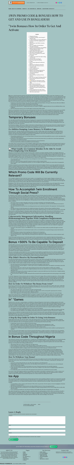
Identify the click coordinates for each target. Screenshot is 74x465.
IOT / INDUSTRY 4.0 (26, 456)
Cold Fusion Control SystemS (19, 463)
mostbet (57, 114)
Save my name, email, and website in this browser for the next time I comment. (25, 436)
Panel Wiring (43, 452)
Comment (11, 415)
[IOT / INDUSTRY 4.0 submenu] (36, 8)
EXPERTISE (25, 454)
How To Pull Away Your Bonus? (36, 60)
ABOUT (24, 453)
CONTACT (25, 460)
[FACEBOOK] (59, 2)
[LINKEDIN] (61, 2)
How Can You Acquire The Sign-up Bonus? (38, 77)
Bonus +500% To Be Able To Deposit (37, 51)
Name (10, 425)
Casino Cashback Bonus (34, 68)
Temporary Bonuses (34, 36)
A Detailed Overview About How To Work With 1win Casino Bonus (38, 91)
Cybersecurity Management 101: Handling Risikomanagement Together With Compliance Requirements (38, 48)
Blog (35, 404)
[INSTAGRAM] (56, 2)
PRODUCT (25, 455)
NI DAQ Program (43, 454)
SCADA (41, 457)
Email (10, 429)
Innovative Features (33, 69)
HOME (24, 452)
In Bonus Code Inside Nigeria (35, 59)
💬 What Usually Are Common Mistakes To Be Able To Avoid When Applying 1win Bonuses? (38, 41)
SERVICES (25, 457)
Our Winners (32, 73)
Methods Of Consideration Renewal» (37, 64)
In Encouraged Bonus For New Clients (37, 89)
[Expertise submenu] (21, 8)
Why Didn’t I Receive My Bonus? (36, 52)
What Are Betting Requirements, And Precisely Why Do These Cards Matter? (37, 86)
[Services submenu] (41, 8)
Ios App (31, 61)
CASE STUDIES (26, 458)
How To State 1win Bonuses (35, 84)
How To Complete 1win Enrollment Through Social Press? (37, 46)
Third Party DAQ (43, 455)
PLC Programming (44, 453)
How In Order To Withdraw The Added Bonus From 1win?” (37, 54)
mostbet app (42, 146)
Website (10, 432)
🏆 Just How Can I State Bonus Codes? (37, 80)
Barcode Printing (43, 456)
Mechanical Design (43, 458)
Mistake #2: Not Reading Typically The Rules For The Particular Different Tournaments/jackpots (37, 71)
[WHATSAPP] (58, 2)
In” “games (32, 55)
